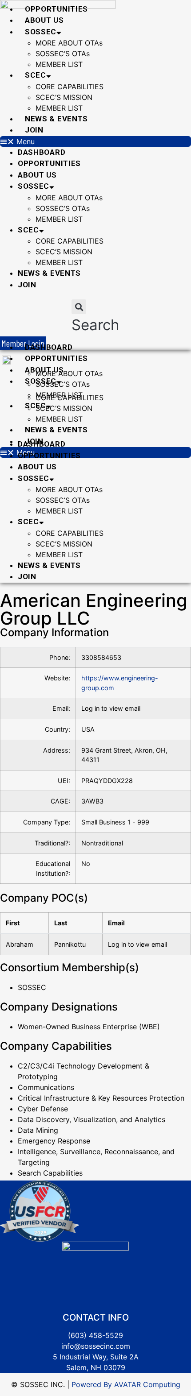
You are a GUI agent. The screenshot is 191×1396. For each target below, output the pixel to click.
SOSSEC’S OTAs (63, 53)
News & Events (56, 118)
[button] (95, 141)
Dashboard (41, 152)
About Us (44, 20)
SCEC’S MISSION (64, 97)
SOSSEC (40, 31)
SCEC (35, 74)
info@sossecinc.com (95, 1346)
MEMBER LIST (59, 64)
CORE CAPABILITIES (69, 86)
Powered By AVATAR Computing (124, 1384)
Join (34, 129)
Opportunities (56, 8)
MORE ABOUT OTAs (69, 42)
